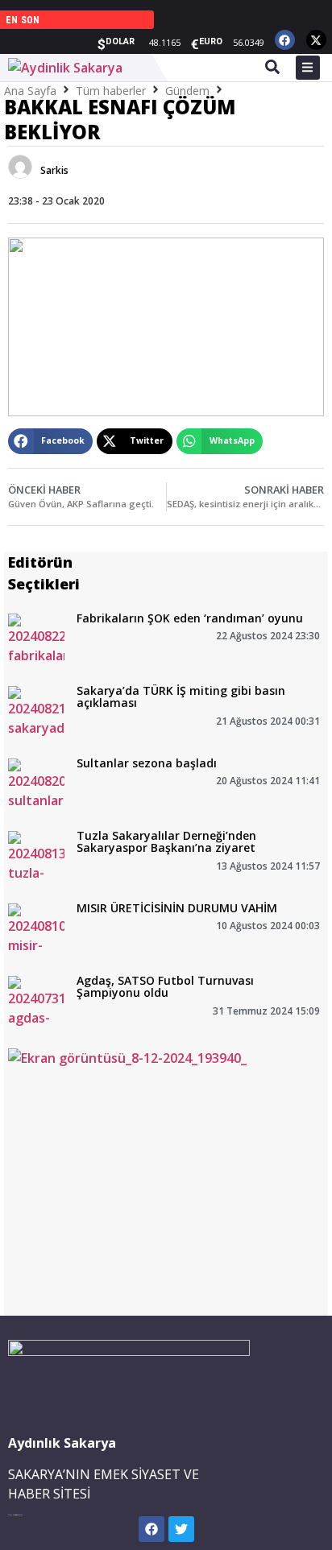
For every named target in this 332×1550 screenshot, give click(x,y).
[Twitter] (181, 1529)
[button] (50, 441)
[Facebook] (285, 40)
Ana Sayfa (30, 90)
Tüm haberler (111, 90)
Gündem (187, 90)
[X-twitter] (316, 40)
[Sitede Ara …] (272, 69)
